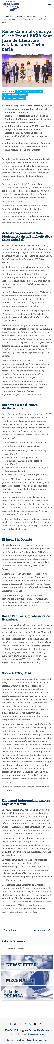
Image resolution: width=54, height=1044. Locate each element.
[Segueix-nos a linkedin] (25, 1023)
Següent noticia (41, 930)
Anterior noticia (13, 930)
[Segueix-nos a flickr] (35, 1023)
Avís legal (20, 1040)
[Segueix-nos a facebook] (10, 1023)
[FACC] (11, 4)
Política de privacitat (34, 1040)
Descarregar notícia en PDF (30, 91)
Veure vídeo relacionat (16, 98)
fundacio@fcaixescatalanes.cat (32, 1034)
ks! (46, 1040)
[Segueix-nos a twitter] (15, 1024)
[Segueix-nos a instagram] (40, 1023)
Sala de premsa (15, 16)
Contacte (10, 1040)
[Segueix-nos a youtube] (20, 1023)
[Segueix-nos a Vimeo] (30, 1023)
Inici (6, 16)
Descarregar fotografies (16, 95)
